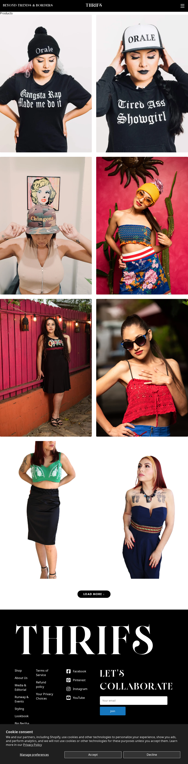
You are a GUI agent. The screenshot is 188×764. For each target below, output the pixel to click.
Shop (18, 671)
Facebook (79, 671)
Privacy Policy (32, 745)
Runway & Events (22, 699)
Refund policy (41, 684)
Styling (19, 709)
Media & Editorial (20, 687)
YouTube (79, 698)
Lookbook (22, 716)
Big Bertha (22, 723)
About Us (21, 678)
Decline (152, 755)
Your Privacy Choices (44, 696)
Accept (93, 755)
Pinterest (79, 680)
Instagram (80, 689)
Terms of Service (42, 673)
